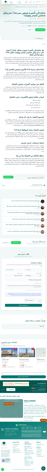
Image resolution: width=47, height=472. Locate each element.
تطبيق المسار (38, 454)
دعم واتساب (38, 445)
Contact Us (38, 2)
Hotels (26, 2)
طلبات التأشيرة (39, 449)
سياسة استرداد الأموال (17, 452)
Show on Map (9, 404)
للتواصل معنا (15, 445)
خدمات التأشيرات (11, 2)
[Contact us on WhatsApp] (2, 469)
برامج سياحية (19, 2)
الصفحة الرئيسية (16, 444)
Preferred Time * (20, 273)
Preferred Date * (39, 273)
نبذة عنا (14, 447)
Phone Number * (9, 269)
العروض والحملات (40, 456)
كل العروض (3, 389)
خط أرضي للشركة (39, 444)
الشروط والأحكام (16, 450)
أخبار (34, 2)
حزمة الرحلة (38, 453)
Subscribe (43, 420)
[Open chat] (43, 468)
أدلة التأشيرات (39, 451)
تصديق (30, 2)
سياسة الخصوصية (16, 449)
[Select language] (43, 1)
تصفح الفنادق (11, 389)
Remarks (38, 283)
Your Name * (28, 269)
